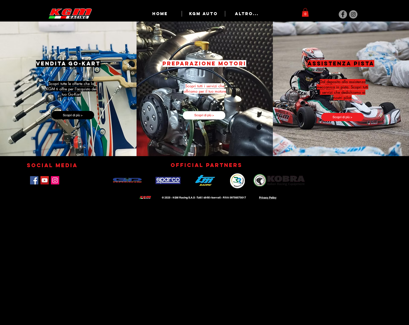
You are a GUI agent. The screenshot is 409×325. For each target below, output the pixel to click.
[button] (305, 12)
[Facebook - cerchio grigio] (343, 14)
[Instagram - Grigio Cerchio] (353, 14)
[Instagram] (55, 180)
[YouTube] (44, 180)
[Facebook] (34, 180)
